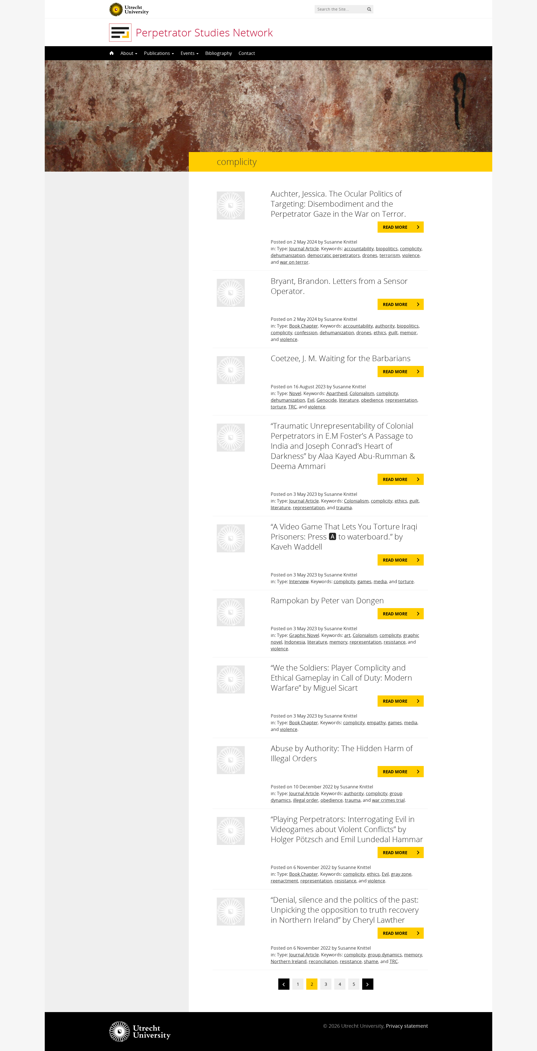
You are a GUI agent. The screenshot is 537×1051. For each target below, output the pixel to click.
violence (411, 255)
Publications (157, 53)
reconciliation (323, 961)
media (380, 581)
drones (369, 255)
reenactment (284, 881)
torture (278, 407)
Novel (295, 393)
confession (306, 333)
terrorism (390, 255)
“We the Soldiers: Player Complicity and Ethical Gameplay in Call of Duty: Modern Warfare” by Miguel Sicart (341, 677)
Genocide (327, 400)
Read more (395, 227)
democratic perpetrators (333, 255)
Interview (298, 581)
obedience (372, 400)
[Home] (111, 53)
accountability (359, 249)
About (128, 53)
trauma (344, 508)
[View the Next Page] (368, 985)
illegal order (305, 800)
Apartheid (336, 393)
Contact (247, 53)
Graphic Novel (304, 635)
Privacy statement (407, 1025)
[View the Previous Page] (284, 985)
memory (338, 642)
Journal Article (304, 249)
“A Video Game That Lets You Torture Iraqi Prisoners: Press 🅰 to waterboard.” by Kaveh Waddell (344, 536)
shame (371, 961)
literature (349, 400)
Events (188, 53)
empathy (376, 723)
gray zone (401, 874)
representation (401, 400)
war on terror (294, 262)
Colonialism (362, 393)
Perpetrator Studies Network (204, 32)
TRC (292, 407)
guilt (393, 333)
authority (385, 326)
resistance (395, 642)
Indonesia (294, 642)
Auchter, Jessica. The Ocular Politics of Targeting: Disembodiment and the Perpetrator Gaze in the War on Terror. (338, 203)
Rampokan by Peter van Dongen (327, 600)
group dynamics (385, 955)
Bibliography (218, 53)
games (364, 581)
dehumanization (288, 255)
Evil (310, 400)
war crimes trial (388, 800)
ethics (380, 333)
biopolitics (387, 249)
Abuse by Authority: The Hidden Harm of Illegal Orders (342, 753)
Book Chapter (303, 326)
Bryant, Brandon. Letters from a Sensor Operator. (339, 285)
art (347, 635)
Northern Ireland (289, 961)
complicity (410, 249)
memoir (408, 333)
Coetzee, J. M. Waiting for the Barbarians (341, 358)
